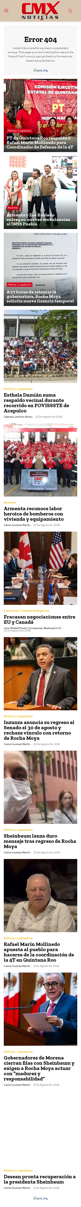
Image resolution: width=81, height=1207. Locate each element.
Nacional (13, 207)
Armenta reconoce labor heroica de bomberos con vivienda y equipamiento (34, 513)
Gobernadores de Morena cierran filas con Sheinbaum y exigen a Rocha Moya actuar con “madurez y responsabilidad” (39, 1068)
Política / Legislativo (19, 130)
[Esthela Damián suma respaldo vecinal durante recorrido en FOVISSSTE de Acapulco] (40, 346)
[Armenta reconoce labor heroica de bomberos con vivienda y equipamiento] (40, 460)
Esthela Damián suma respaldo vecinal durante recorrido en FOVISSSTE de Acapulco (36, 403)
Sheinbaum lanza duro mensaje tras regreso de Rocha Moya (40, 841)
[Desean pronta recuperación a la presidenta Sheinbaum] (40, 1128)
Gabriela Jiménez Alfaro (18, 416)
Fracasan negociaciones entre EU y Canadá (39, 619)
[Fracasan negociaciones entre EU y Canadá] (40, 568)
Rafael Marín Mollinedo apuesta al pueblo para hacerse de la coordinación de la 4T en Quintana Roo (39, 952)
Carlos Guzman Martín (17, 525)
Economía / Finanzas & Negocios (26, 611)
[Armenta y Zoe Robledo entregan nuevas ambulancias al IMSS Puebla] (40, 192)
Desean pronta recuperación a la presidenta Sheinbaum (40, 1179)
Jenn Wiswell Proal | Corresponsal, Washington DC (33, 628)
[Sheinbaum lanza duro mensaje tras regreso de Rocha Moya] (40, 787)
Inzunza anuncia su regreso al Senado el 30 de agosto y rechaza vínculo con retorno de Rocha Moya (39, 730)
